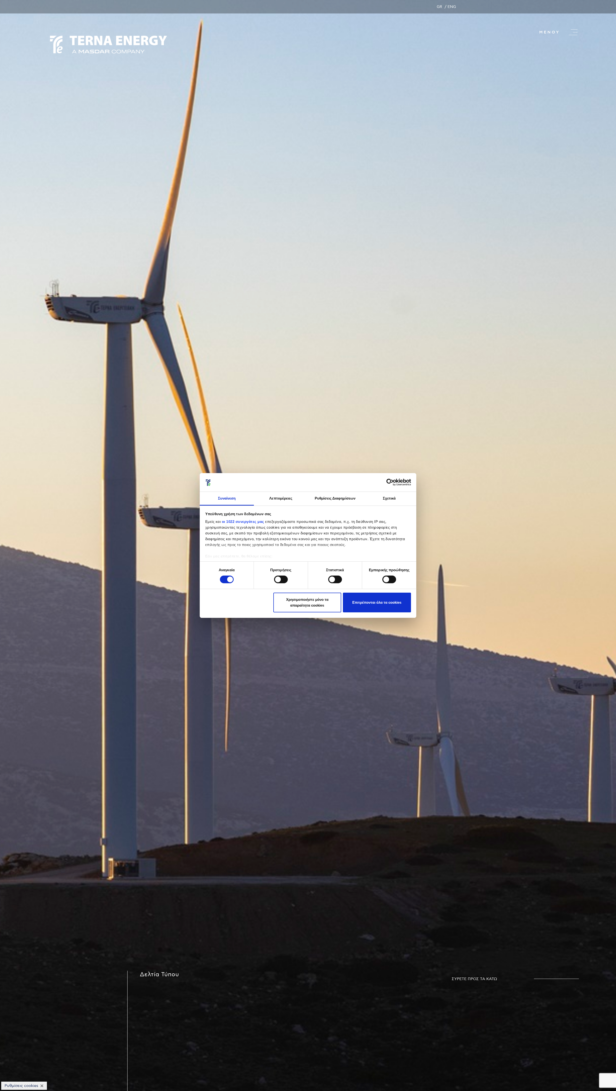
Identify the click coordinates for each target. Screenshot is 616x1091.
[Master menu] (573, 32)
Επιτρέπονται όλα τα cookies (376, 602)
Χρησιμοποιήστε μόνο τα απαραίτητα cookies (307, 602)
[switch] (281, 579)
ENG (452, 7)
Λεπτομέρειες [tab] (280, 498)
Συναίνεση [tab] (227, 498)
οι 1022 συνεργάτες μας (243, 522)
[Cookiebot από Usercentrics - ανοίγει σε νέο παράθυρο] (390, 482)
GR (439, 7)
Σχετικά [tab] (389, 498)
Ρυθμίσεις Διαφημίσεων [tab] (335, 498)
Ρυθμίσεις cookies (21, 1086)
